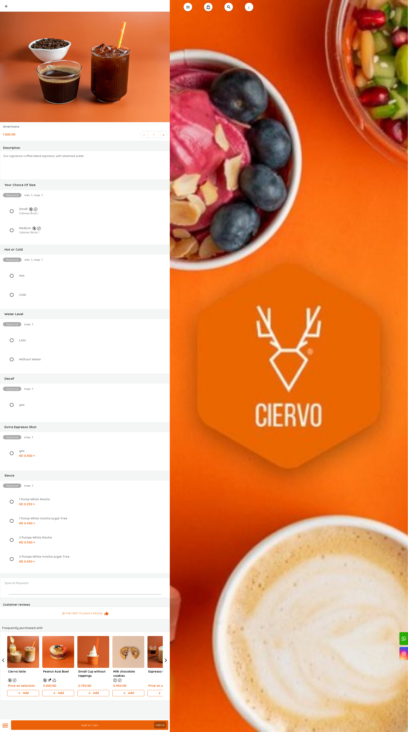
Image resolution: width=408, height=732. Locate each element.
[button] (85, 185)
